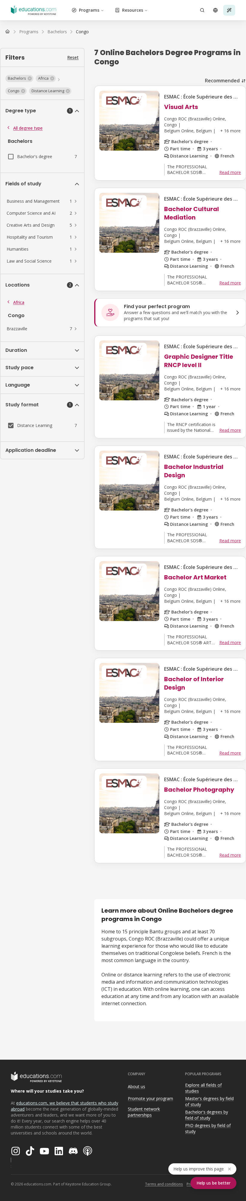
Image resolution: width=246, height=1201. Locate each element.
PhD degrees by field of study (208, 1128)
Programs (89, 10)
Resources (132, 10)
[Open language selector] (215, 10)
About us (136, 1086)
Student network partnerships (144, 1112)
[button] (19, 78)
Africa (18, 302)
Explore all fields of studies (203, 1088)
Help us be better (213, 1183)
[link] (82, 32)
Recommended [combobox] (222, 80)
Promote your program (150, 1098)
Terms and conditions (164, 1184)
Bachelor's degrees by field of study (206, 1115)
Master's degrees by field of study (209, 1101)
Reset (73, 57)
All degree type (28, 128)
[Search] (202, 10)
